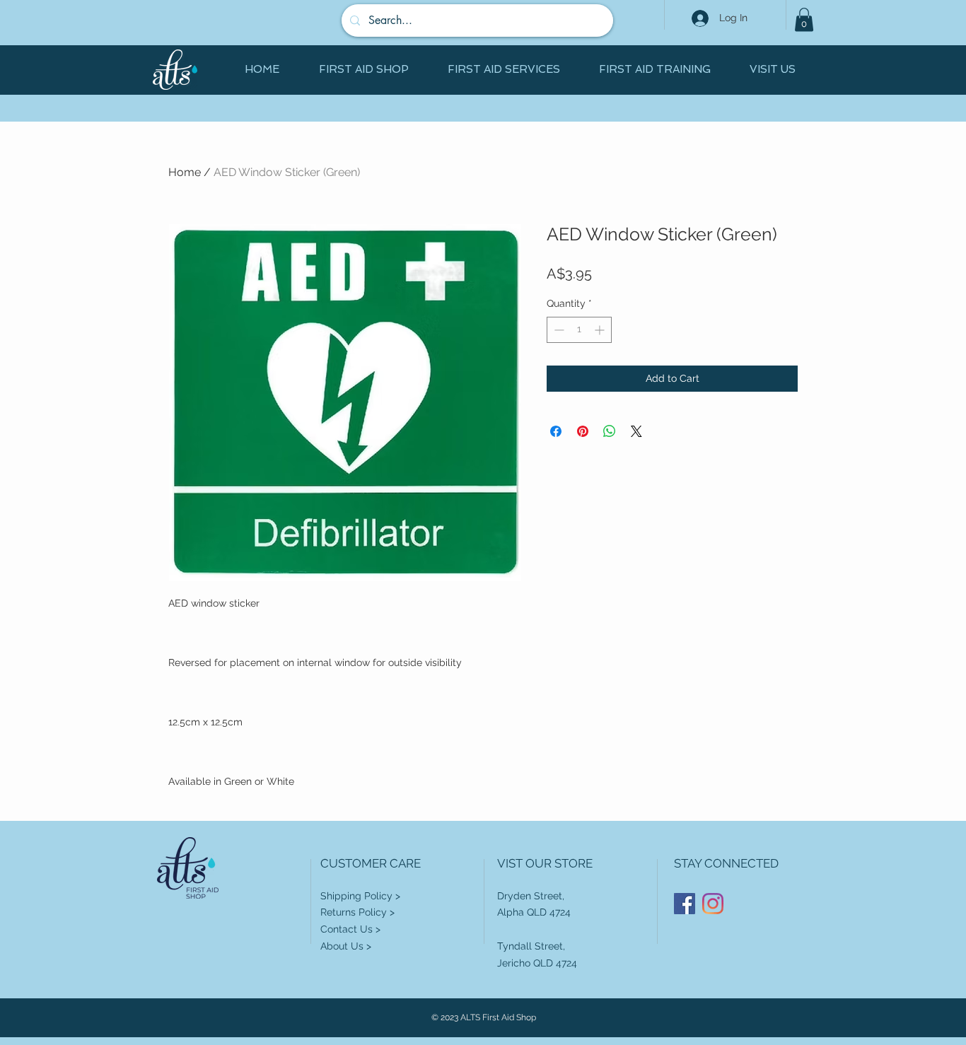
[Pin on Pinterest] (582, 431)
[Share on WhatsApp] (609, 431)
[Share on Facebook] (555, 431)
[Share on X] (636, 431)
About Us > (345, 946)
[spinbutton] (579, 329)
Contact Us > (350, 929)
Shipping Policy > (360, 895)
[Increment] (601, 329)
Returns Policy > (357, 912)
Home (184, 172)
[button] (804, 19)
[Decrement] (557, 329)
